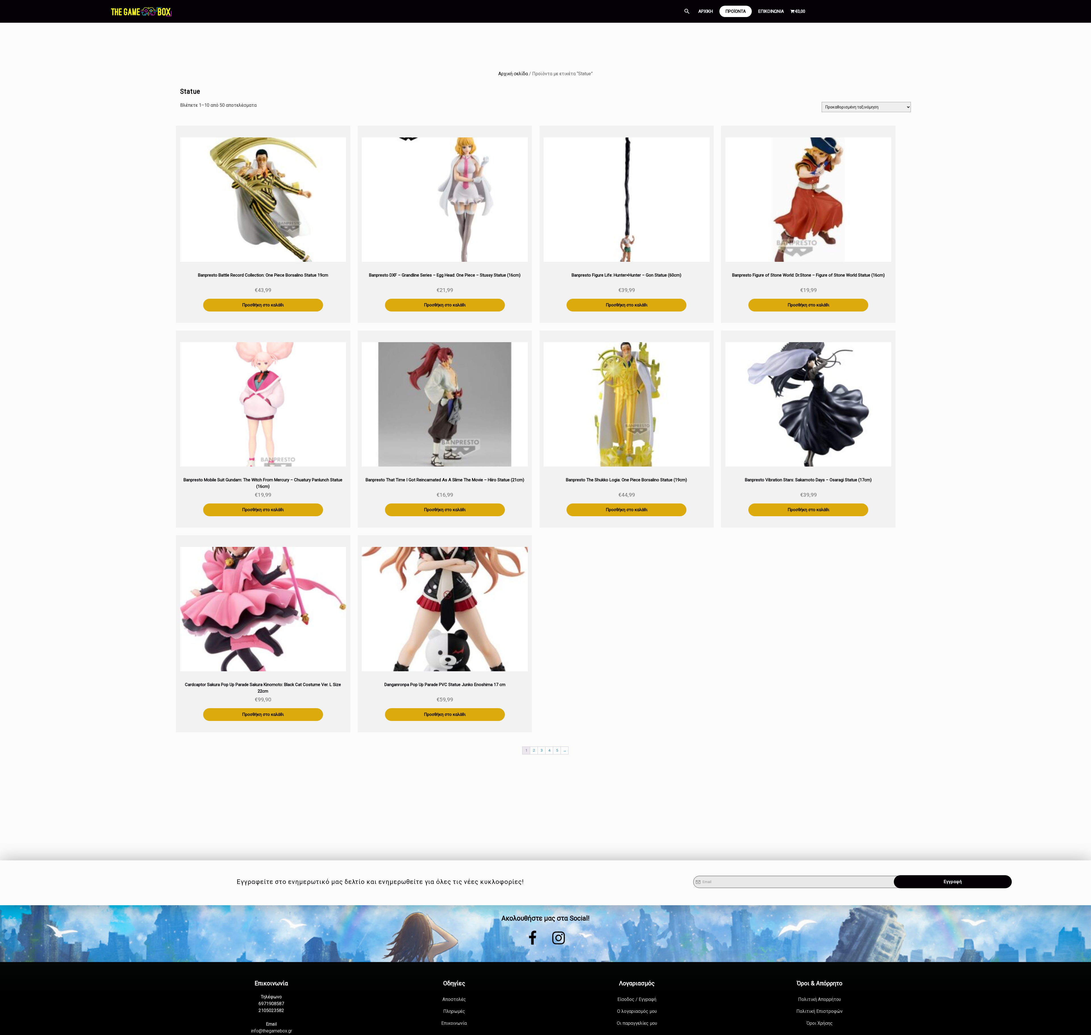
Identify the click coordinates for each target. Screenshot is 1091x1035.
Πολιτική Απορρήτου (819, 999)
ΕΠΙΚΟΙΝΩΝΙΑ (771, 11)
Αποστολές (454, 999)
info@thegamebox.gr (271, 1031)
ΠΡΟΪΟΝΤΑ (735, 11)
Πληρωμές (454, 1011)
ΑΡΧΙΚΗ (705, 11)
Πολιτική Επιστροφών (819, 1011)
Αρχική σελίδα (513, 73)
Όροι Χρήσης (820, 1023)
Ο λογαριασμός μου (637, 1011)
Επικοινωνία (454, 1023)
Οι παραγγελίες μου (637, 1023)
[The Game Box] (141, 11)
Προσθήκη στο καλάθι (263, 305)
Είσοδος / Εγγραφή (636, 999)
